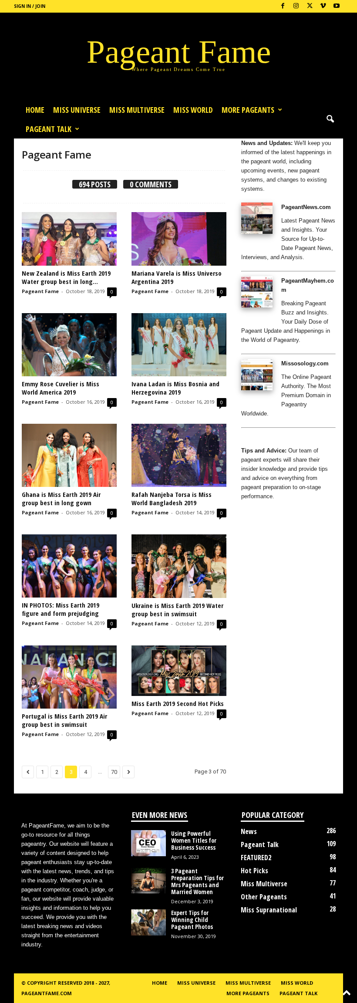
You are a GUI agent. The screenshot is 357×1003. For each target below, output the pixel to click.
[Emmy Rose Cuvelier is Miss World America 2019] (69, 344)
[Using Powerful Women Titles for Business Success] (148, 843)
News (249, 831)
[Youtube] (336, 6)
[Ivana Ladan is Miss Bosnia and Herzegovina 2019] (178, 344)
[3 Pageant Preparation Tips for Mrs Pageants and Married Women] (148, 881)
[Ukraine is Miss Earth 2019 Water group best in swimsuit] (178, 566)
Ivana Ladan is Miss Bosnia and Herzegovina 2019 (175, 387)
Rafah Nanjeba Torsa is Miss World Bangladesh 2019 (171, 498)
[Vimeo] (323, 6)
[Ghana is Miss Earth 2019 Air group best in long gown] (69, 455)
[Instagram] (296, 6)
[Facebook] (282, 6)
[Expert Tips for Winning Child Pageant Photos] (148, 922)
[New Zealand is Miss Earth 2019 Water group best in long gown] (69, 239)
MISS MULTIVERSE (137, 110)
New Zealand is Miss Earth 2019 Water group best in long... (66, 277)
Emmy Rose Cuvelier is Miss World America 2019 (60, 387)
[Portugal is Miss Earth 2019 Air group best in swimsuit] (69, 677)
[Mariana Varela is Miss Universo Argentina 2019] (178, 239)
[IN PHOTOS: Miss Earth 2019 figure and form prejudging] (69, 566)
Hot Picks (254, 870)
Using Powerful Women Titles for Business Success (193, 840)
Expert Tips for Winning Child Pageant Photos (192, 919)
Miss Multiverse (264, 883)
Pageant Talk (48, 129)
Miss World (193, 110)
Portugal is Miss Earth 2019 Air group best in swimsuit (64, 720)
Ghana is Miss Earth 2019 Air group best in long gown (61, 498)
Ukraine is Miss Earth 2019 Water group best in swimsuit (177, 609)
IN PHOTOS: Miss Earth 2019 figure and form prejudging (60, 609)
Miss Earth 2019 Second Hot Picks (177, 703)
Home (35, 110)
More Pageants (248, 110)
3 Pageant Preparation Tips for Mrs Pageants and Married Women (197, 881)
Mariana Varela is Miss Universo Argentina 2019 (176, 277)
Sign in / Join (29, 6)
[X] (309, 6)
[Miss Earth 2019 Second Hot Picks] (178, 670)
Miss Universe (77, 110)
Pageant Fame (40, 291)
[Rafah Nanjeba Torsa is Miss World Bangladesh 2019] (178, 455)
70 (114, 772)
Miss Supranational (269, 910)
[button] (330, 119)
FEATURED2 (256, 857)
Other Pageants (264, 897)
